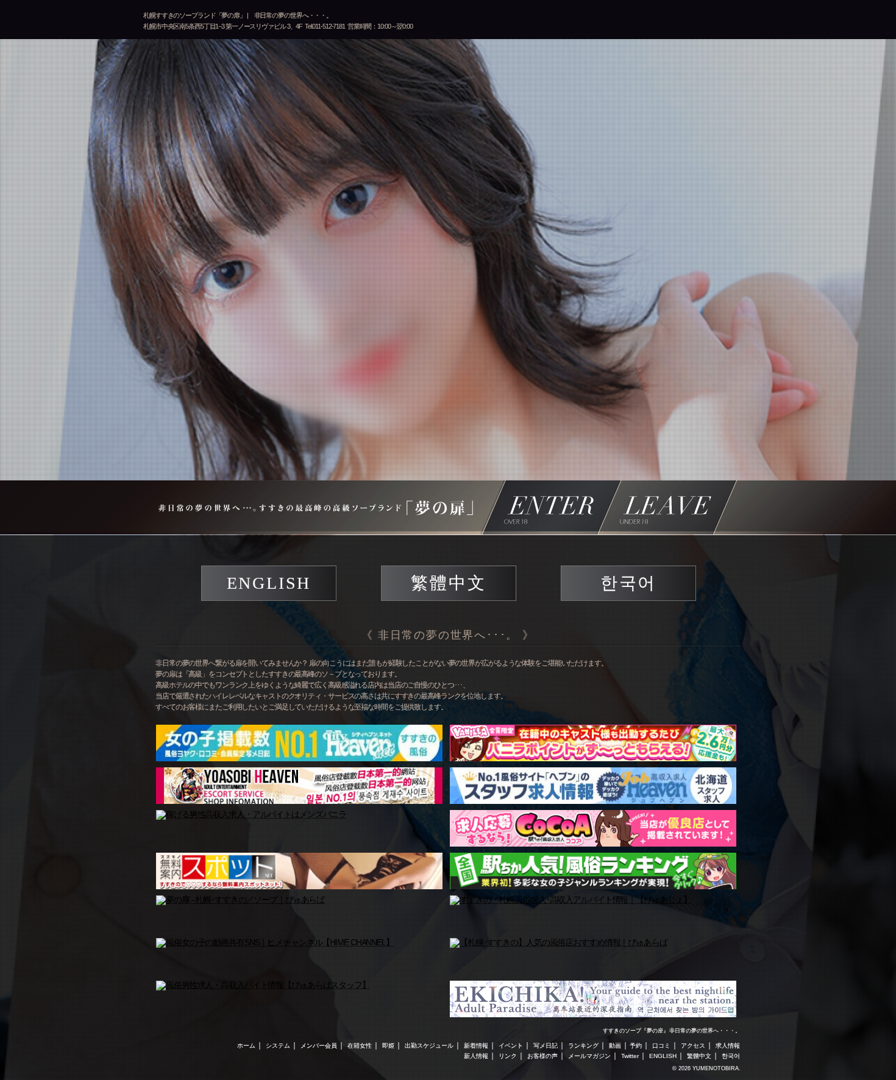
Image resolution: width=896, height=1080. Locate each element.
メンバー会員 (318, 1045)
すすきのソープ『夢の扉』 (636, 1031)
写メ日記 (545, 1045)
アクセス (693, 1045)
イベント (511, 1045)
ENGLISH (269, 583)
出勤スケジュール (429, 1045)
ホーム (246, 1045)
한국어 (628, 583)
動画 (615, 1045)
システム (278, 1045)
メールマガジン (589, 1056)
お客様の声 (542, 1056)
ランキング (583, 1045)
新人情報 (476, 1056)
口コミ (661, 1045)
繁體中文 (448, 583)
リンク (508, 1056)
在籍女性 (359, 1045)
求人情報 (728, 1045)
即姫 (388, 1045)
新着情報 (476, 1045)
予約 (636, 1045)
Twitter (630, 1056)
